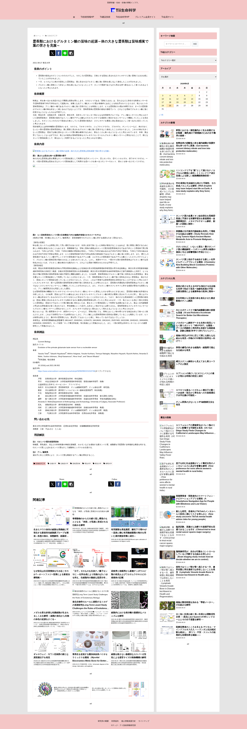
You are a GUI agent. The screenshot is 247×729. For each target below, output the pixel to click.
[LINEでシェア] (65, 53)
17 (163, 102)
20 (185, 102)
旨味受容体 (76, 463)
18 (170, 102)
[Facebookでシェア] (58, 53)
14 (192, 99)
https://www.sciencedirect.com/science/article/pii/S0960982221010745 (66, 371)
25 (170, 106)
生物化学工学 (40, 463)
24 (163, 106)
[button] (71, 53)
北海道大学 (64, 463)
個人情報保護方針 (128, 721)
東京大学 (98, 463)
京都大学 (53, 463)
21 (192, 102)
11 (170, 99)
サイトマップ (143, 721)
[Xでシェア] (52, 53)
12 (177, 99)
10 (163, 99)
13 (185, 99)
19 (177, 102)
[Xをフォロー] (111, 484)
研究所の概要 (103, 721)
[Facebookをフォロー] (118, 484)
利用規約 (115, 721)
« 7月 (161, 115)
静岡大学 (109, 463)
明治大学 (88, 463)
